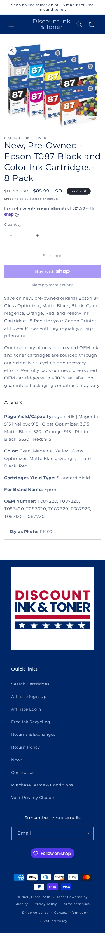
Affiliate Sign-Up (28, 696)
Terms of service (76, 904)
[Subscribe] (87, 833)
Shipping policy (35, 913)
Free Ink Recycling (30, 721)
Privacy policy (45, 904)
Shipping (11, 199)
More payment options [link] (52, 285)
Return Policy (25, 747)
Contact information (71, 913)
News (16, 759)
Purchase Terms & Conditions (42, 785)
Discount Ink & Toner (48, 897)
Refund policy (55, 921)
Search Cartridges (30, 684)
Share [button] (17, 402)
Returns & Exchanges (33, 734)
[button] (11, 24)
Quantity (12, 224)
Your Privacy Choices (33, 797)
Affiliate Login (26, 709)
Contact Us (23, 772)
